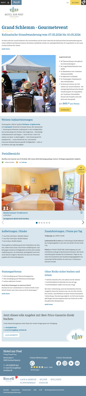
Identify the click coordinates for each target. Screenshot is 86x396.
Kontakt (6, 390)
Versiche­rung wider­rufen (12, 392)
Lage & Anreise (28, 379)
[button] (4, 83)
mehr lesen (6, 49)
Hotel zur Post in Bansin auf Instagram (64, 363)
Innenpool (8, 127)
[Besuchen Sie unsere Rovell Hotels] (10, 378)
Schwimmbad (28, 382)
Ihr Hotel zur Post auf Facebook (58, 363)
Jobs (34, 390)
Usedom (43, 382)
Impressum (15, 390)
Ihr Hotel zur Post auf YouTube (71, 363)
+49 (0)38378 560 (11, 327)
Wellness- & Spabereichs (31, 124)
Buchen (75, 2)
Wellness (55, 379)
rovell (17, 2)
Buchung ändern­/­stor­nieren (54, 390)
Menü (3, 2)
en (68, 2)
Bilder (43, 379)
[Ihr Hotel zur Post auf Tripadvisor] (77, 363)
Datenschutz (26, 390)
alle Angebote (11, 335)
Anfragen (65, 110)
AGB (40, 390)
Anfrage (24, 162)
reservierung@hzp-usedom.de (16, 330)
